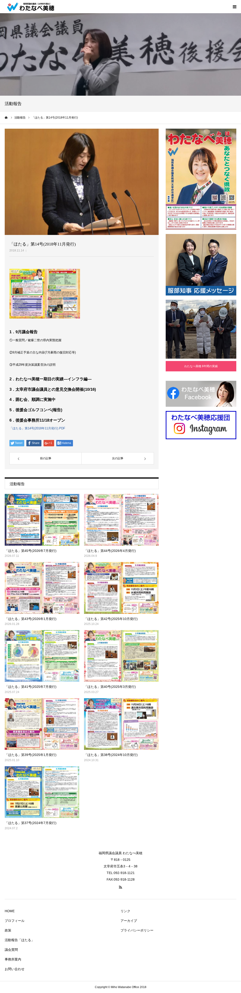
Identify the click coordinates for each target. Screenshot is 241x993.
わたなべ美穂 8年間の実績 (201, 366)
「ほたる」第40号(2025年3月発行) (110, 687)
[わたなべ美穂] (33, 6)
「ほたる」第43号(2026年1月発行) (30, 619)
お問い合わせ (14, 969)
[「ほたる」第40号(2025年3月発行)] (121, 656)
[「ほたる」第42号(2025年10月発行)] (121, 588)
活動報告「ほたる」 (19, 940)
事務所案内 (13, 959)
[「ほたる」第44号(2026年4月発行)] (121, 520)
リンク (125, 911)
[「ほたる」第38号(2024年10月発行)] (121, 724)
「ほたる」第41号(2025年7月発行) (30, 687)
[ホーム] (6, 117)
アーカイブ (128, 921)
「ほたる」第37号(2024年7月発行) (30, 823)
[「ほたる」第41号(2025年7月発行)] (42, 656)
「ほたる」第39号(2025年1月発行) (30, 755)
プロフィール (14, 921)
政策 (8, 930)
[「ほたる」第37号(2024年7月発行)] (42, 792)
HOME (10, 911)
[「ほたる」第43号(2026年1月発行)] (42, 588)
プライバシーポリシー (136, 930)
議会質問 (11, 950)
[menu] (234, 6)
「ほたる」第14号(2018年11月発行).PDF (37, 428)
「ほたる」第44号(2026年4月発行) (110, 551)
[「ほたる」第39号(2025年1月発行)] (42, 724)
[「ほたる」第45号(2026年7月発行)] (42, 520)
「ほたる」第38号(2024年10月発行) (111, 755)
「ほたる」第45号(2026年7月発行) (30, 551)
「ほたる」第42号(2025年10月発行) (111, 619)
